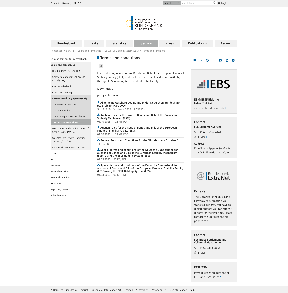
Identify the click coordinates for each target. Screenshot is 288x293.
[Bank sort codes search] (214, 3)
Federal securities (60, 171)
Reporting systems (61, 189)
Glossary (66, 3)
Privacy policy (159, 289)
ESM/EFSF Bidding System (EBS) (122, 50)
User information (178, 289)
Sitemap (128, 289)
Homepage (56, 50)
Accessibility (142, 289)
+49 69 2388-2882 (209, 248)
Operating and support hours (69, 116)
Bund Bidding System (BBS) (66, 70)
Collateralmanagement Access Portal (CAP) (68, 78)
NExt (53, 159)
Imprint (84, 289)
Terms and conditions (153, 50)
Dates (54, 153)
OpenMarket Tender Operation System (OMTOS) (69, 139)
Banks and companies (89, 50)
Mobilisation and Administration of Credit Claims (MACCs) (70, 130)
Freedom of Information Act (106, 289)
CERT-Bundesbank (62, 86)
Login (224, 3)
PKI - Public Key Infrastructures (69, 147)
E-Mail (202, 137)
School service (58, 195)
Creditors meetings (62, 92)
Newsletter (56, 183)
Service (70, 50)
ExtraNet (55, 165)
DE (79, 3)
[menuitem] (66, 43)
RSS (194, 289)
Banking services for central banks (69, 58)
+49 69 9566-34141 (209, 132)
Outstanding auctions (65, 104)
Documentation (62, 110)
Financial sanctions (61, 177)
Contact (55, 3)
